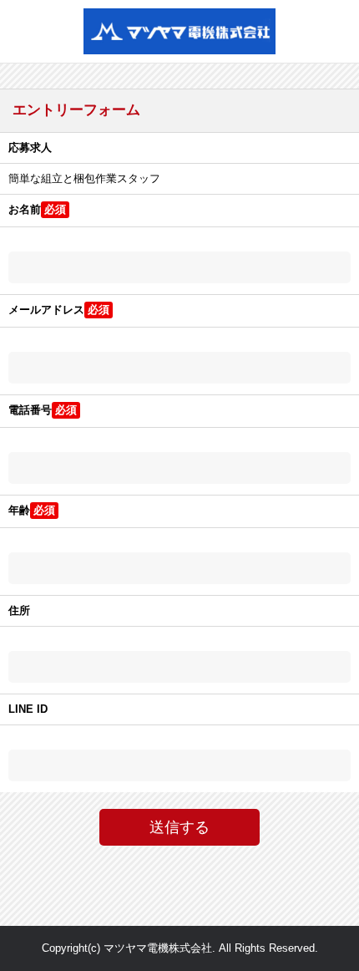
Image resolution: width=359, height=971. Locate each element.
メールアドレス (46, 309)
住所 (19, 610)
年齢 (19, 510)
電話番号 (30, 410)
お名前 (24, 209)
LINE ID (28, 709)
